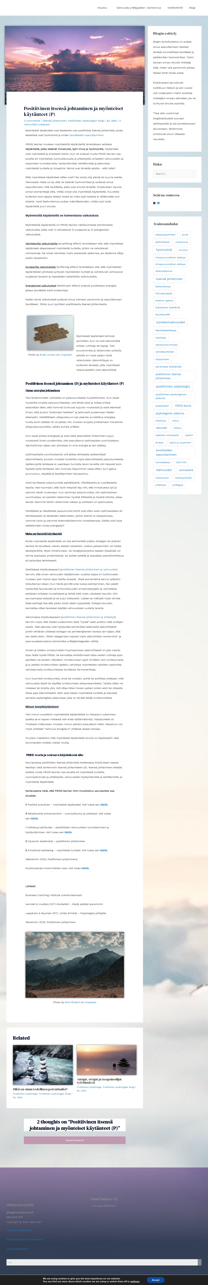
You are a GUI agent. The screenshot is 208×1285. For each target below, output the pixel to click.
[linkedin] (158, 203)
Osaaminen (162, 359)
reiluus (175, 420)
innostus (183, 250)
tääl (33, 818)
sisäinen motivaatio (167, 435)
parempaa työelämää (169, 366)
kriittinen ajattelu (164, 300)
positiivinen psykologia (173, 386)
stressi (159, 442)
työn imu (181, 462)
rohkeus (177, 428)
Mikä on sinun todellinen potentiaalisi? (40, 1089)
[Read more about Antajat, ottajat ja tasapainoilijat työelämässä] (107, 1059)
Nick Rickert (72, 1002)
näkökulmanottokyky (166, 344)
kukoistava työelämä (167, 307)
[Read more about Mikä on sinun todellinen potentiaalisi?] (43, 1064)
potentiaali (162, 405)
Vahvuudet (164, 470)
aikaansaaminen (166, 234)
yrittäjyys (177, 485)
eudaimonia (182, 242)
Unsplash (66, 354)
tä (36, 818)
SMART (189, 435)
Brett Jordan (48, 354)
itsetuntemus (163, 286)
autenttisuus (162, 242)
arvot (185, 234)
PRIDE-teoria (183, 405)
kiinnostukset (164, 293)
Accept (156, 1280)
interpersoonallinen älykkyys (170, 257)
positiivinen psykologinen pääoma (171, 396)
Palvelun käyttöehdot (19, 1230)
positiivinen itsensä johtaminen (168, 376)
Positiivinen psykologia (25, 1093)
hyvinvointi (164, 250)
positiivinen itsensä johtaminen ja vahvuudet (89, 569)
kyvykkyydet (162, 314)
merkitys (161, 337)
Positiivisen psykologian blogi (86, 120)
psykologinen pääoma (170, 413)
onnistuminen (165, 351)
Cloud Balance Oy (104, 1199)
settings (134, 1281)
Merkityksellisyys (166, 330)
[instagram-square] (154, 203)
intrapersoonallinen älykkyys (170, 264)
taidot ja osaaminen (180, 442)
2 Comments (32, 120)
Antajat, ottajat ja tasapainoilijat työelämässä (99, 1081)
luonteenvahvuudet (170, 322)
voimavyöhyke (183, 477)
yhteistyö (160, 485)
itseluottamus (164, 271)
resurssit (161, 427)
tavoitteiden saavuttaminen (87, 135)
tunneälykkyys (162, 462)
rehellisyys (160, 420)
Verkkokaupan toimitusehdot (24, 1239)
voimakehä (186, 470)
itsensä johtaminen (169, 279)
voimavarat (162, 477)
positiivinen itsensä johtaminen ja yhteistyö (88, 617)
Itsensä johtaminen (55, 120)
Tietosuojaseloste (17, 1248)
